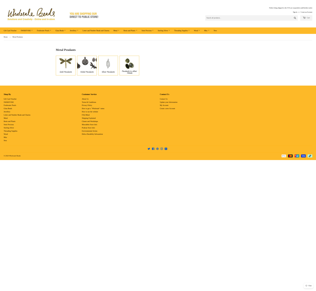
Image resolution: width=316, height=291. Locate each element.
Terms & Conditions (89, 102)
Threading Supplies (181, 31)
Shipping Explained (89, 118)
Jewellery (73, 31)
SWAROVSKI (26, 31)
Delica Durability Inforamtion (92, 134)
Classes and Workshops (90, 121)
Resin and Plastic (130, 31)
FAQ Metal (86, 115)
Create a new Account (167, 108)
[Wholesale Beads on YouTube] (166, 149)
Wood (196, 31)
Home (6, 37)
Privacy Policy (87, 105)
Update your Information (168, 102)
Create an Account (306, 12)
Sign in (295, 12)
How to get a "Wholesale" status (93, 108)
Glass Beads (59, 31)
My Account (164, 105)
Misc (206, 31)
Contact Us (164, 99)
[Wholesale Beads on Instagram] (161, 149)
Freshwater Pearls (43, 31)
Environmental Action (89, 131)
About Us (85, 99)
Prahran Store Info (88, 128)
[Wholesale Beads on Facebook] (153, 149)
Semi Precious (147, 31)
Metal (115, 31)
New (215, 31)
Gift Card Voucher (10, 31)
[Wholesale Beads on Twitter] (149, 149)
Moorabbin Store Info (89, 125)
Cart (308, 18)
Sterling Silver (163, 31)
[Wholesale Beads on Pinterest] (157, 149)
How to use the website (90, 112)
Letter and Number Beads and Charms (96, 31)
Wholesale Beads (15, 156)
